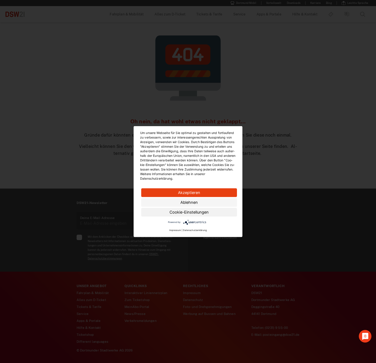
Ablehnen (189, 202)
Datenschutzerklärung (195, 230)
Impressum (175, 230)
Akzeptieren (189, 192)
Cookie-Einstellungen (189, 212)
